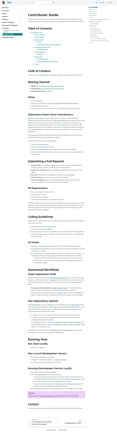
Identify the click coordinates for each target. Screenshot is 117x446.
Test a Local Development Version (47, 61)
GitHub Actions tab (42, 144)
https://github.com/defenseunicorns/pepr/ (51, 86)
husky (43, 246)
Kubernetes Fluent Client (35, 118)
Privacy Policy (62, 430)
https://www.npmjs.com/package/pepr (52, 89)
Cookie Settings (51, 430)
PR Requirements (42, 49)
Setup (39, 42)
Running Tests (38, 57)
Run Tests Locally (42, 59)
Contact (36, 64)
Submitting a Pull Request (42, 47)
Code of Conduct (39, 37)
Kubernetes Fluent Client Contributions (49, 44)
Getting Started (39, 40)
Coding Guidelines (39, 52)
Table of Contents (39, 35)
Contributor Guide (36, 32)
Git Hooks (40, 54)
